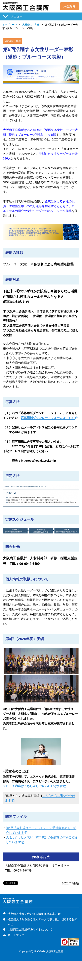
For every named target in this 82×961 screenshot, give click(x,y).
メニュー (16, 16)
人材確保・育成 (30, 24)
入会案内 (69, 6)
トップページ (9, 24)
